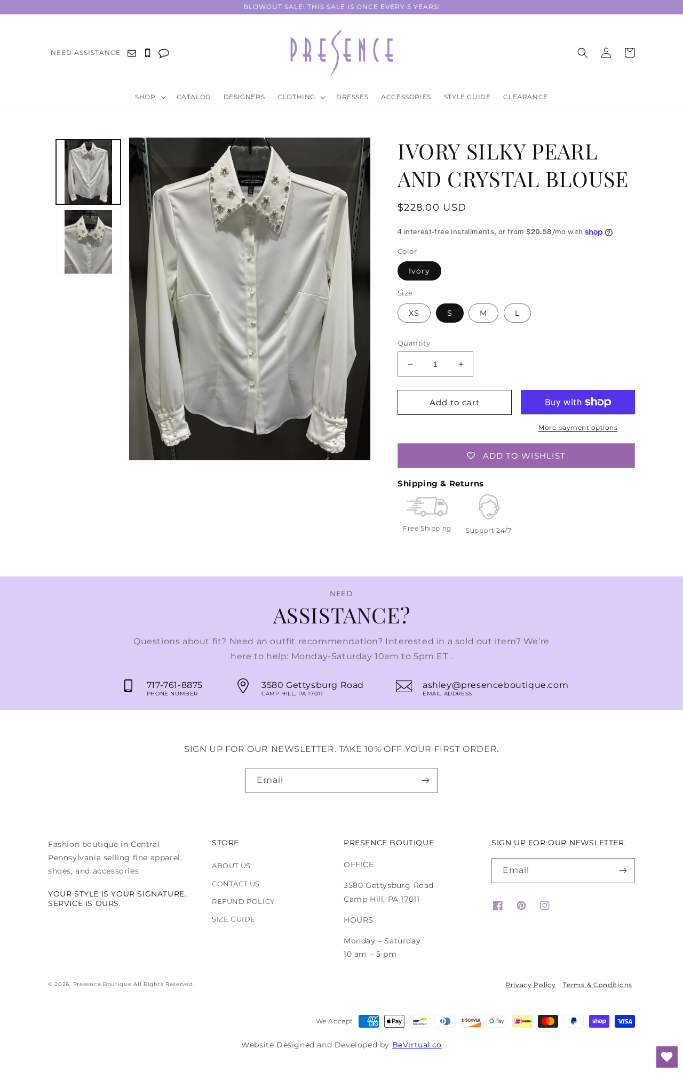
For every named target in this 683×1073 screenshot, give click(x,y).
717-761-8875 (175, 685)
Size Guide (234, 919)
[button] (152, 97)
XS (414, 313)
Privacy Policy (530, 985)
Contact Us (236, 883)
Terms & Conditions (597, 985)
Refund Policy (243, 901)
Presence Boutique (102, 984)
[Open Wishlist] (667, 1057)
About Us (231, 865)
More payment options (577, 427)
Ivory (419, 271)
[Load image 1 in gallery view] (88, 172)
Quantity (414, 343)
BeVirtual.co (417, 1045)
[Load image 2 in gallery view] (88, 242)
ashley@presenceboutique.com (495, 685)
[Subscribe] (425, 780)
